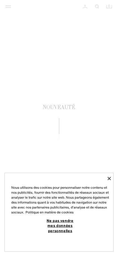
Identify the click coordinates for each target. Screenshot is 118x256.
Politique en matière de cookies (50, 212)
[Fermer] (109, 178)
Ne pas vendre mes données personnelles (60, 225)
